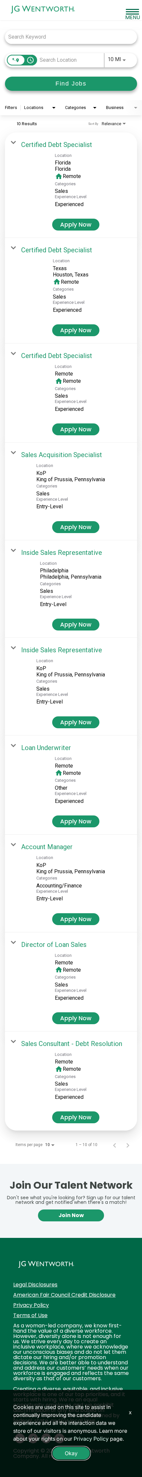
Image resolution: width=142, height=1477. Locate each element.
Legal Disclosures (35, 1284)
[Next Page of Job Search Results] (127, 1144)
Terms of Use (30, 1315)
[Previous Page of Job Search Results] (114, 1144)
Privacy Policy (31, 1305)
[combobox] (67, 37)
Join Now (71, 1215)
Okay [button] (71, 1453)
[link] (71, 185)
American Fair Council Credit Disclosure (64, 1295)
